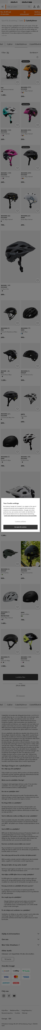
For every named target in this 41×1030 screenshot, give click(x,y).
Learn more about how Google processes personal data (20, 515)
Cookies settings (20, 521)
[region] (20, 515)
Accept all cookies (20, 527)
